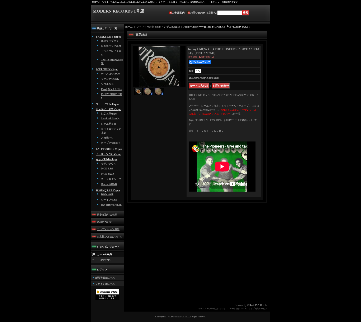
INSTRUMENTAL (111, 204)
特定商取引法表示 (107, 214)
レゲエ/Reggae (109, 113)
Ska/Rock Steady (110, 118)
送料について (104, 222)
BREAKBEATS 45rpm (108, 36)
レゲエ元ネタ (108, 123)
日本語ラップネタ (111, 45)
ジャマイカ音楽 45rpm (108, 109)
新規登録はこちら (105, 277)
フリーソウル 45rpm (107, 104)
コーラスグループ (111, 179)
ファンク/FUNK (110, 78)
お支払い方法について (109, 236)
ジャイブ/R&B (109, 199)
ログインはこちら (105, 283)
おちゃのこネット (257, 305)
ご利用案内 (178, 12)
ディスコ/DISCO (110, 73)
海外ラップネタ (110, 40)
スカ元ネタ (107, 137)
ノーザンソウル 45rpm (108, 154)
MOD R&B (107, 168)
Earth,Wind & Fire (111, 89)
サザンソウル (108, 163)
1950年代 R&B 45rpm (108, 190)
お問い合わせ (197, 12)
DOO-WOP (107, 194)
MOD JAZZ (107, 173)
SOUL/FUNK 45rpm (107, 69)
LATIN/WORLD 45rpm (109, 149)
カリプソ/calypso (110, 142)
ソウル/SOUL (108, 84)
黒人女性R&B (109, 184)
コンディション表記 (108, 229)
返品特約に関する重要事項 (204, 78)
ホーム (129, 26)
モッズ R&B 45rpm (106, 159)
